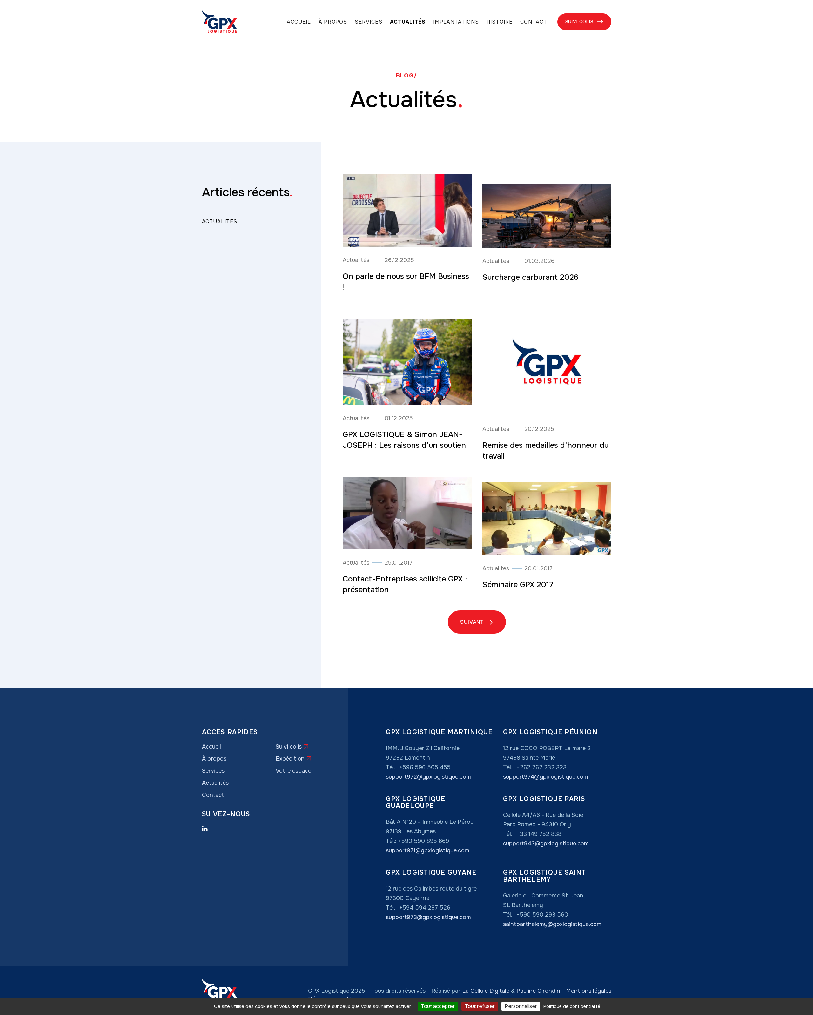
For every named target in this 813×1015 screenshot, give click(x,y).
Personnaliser (521, 1006)
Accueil (299, 21)
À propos (333, 21)
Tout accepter (438, 1006)
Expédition (294, 759)
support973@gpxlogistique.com (428, 917)
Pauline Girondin (538, 990)
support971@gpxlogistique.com (427, 850)
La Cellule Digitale (485, 990)
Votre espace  (295, 771)
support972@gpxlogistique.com (428, 776)
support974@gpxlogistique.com (545, 776)
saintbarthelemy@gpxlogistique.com (552, 924)
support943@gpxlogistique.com (546, 843)
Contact (533, 21)
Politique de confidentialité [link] (571, 1006)
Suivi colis (584, 21)
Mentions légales (588, 990)
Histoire (500, 21)
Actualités (408, 21)
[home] (219, 21)
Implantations (456, 21)
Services (368, 21)
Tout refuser (480, 1006)
